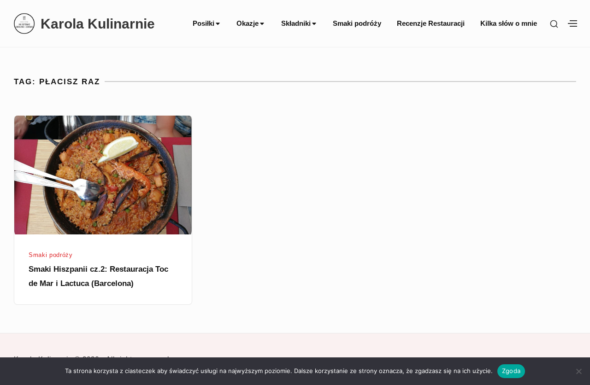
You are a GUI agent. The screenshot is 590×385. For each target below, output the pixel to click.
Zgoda (511, 370)
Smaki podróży (357, 23)
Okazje (247, 23)
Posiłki (203, 23)
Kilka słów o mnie (508, 23)
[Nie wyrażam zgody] (578, 371)
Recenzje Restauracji (431, 23)
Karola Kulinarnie (98, 23)
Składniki (296, 23)
